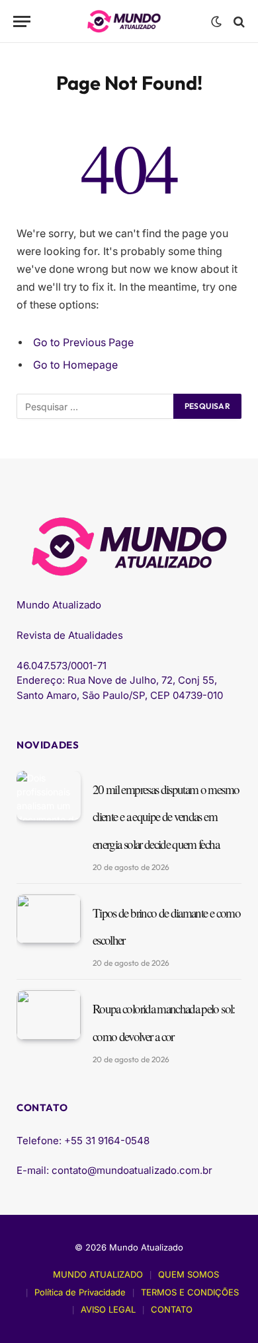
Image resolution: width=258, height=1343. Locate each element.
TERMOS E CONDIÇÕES (190, 1292)
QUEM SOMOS (188, 1274)
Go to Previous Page (83, 342)
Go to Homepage (75, 365)
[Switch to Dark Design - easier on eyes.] (216, 22)
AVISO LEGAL (108, 1309)
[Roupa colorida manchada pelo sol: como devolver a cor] (49, 1015)
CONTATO (172, 1309)
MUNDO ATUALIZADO (98, 1274)
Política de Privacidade (80, 1292)
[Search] (238, 21)
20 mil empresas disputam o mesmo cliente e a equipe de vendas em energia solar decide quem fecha (166, 816)
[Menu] (21, 21)
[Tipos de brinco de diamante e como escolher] (49, 919)
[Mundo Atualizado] (124, 21)
